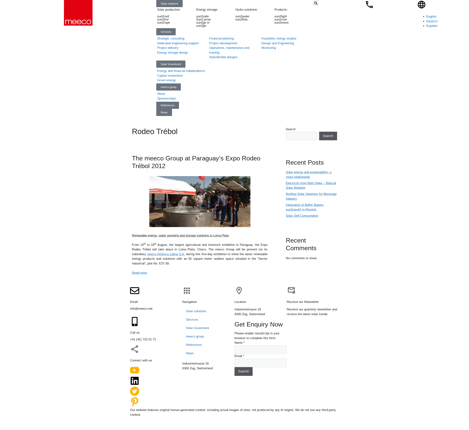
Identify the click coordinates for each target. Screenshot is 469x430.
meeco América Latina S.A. (166, 254)
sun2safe (202, 16)
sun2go (201, 25)
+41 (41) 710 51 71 (143, 339)
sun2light (280, 16)
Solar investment (197, 328)
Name (239, 342)
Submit (243, 371)
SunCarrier (203, 19)
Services (192, 319)
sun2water (242, 16)
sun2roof (163, 16)
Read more (139, 273)
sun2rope (163, 22)
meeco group (195, 336)
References (194, 345)
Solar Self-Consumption (302, 215)
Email (239, 356)
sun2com (280, 19)
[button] (316, 3)
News (190, 353)
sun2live (163, 19)
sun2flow (241, 19)
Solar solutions (196, 311)
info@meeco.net (141, 308)
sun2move (281, 22)
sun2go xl (203, 22)
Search (291, 129)
